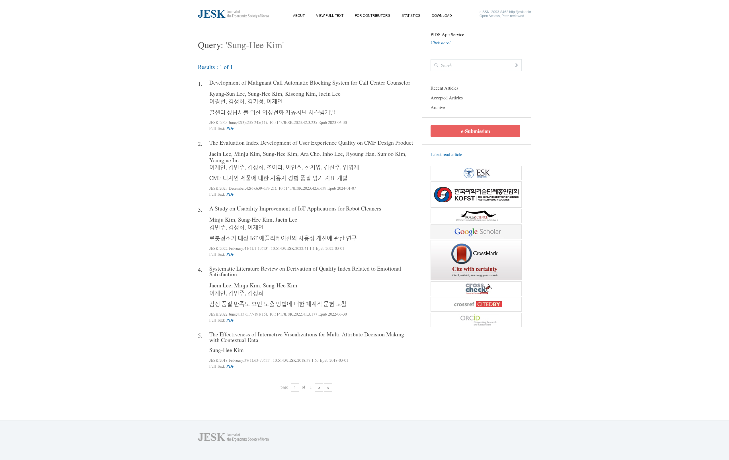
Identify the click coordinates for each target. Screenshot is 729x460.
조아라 (275, 167)
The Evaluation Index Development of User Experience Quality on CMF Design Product (311, 143)
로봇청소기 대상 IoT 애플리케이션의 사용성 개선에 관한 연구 (283, 238)
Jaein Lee (330, 93)
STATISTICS (411, 16)
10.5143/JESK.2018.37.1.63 (296, 360)
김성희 (236, 101)
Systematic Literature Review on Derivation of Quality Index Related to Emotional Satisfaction (305, 271)
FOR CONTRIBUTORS (372, 16)
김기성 (255, 101)
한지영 (313, 167)
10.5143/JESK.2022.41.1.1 (293, 248)
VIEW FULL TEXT (329, 16)
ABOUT (299, 16)
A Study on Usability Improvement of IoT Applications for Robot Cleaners (295, 208)
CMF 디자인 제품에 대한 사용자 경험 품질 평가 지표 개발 (278, 178)
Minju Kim (247, 154)
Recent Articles (444, 88)
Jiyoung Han (360, 154)
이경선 (217, 101)
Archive (438, 107)
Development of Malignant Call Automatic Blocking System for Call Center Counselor (309, 82)
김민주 (236, 167)
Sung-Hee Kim (265, 93)
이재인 (275, 101)
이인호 (294, 167)
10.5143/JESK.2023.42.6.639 (302, 188)
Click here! (440, 42)
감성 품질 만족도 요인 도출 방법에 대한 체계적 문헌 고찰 (278, 304)
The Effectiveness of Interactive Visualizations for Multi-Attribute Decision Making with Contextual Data (306, 337)
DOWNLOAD (442, 16)
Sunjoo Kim (391, 154)
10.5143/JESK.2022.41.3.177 (293, 314)
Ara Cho (310, 154)
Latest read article (446, 154)
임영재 (351, 167)
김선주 (332, 167)
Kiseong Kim (300, 93)
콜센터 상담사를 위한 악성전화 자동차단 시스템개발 (272, 112)
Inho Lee (332, 154)
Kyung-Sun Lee (227, 93)
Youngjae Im (224, 160)
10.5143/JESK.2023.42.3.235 (293, 122)
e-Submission (475, 131)
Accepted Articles (447, 98)
